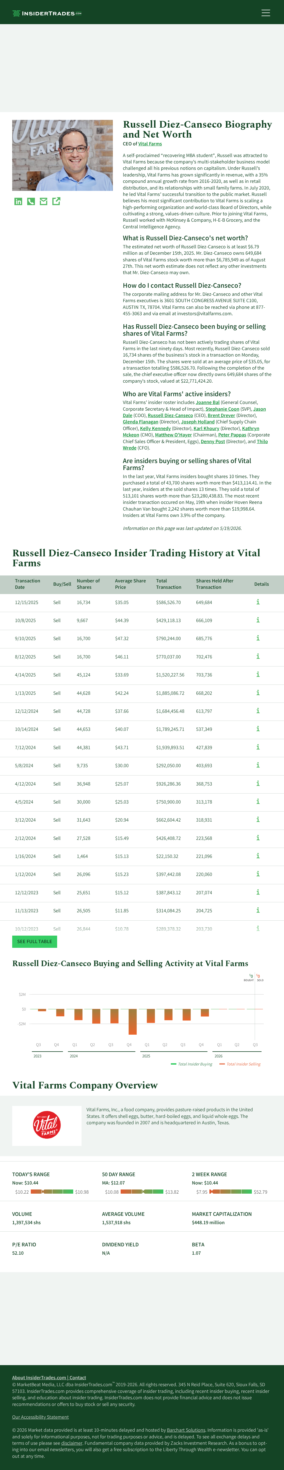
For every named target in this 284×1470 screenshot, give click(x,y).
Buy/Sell (62, 584)
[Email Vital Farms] (43, 202)
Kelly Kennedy (155, 429)
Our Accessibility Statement (40, 1417)
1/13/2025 (25, 693)
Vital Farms (150, 144)
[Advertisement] (142, 68)
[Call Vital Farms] (31, 202)
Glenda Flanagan (140, 422)
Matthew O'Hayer (173, 435)
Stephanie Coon (222, 409)
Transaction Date (27, 584)
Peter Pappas (232, 435)
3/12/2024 (25, 820)
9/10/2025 (25, 639)
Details (261, 584)
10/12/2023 (26, 929)
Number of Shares (88, 584)
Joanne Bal (208, 402)
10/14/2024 (26, 729)
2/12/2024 (25, 838)
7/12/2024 (25, 748)
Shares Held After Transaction (215, 584)
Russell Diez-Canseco (170, 416)
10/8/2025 (25, 621)
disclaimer (71, 1443)
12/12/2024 (26, 711)
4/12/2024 (25, 784)
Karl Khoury (206, 429)
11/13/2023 (26, 911)
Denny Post (213, 442)
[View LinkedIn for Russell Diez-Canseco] (18, 202)
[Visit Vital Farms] (56, 202)
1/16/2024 (25, 856)
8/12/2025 (25, 657)
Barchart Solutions (186, 1430)
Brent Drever (221, 416)
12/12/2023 (26, 893)
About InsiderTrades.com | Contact (49, 1378)
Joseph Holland (198, 422)
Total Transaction (168, 584)
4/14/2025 (25, 675)
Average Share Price (130, 584)
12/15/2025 (26, 603)
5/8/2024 (24, 766)
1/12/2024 (25, 874)
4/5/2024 (24, 802)
